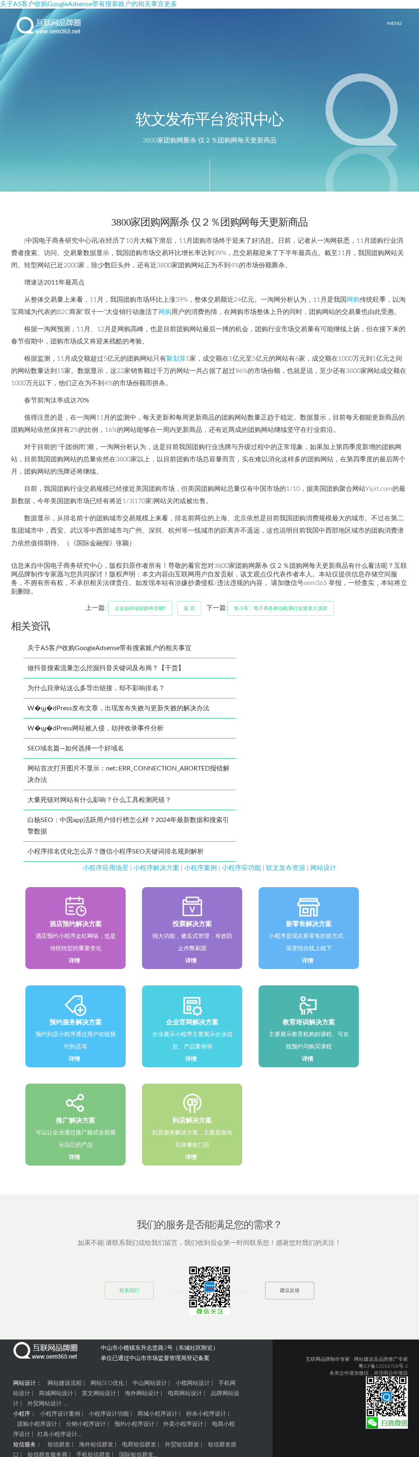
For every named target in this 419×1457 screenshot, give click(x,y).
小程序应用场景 (105, 868)
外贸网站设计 (44, 1404)
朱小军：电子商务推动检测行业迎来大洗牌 (280, 608)
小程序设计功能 (109, 1414)
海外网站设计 (142, 1393)
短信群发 (58, 1445)
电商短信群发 (139, 1445)
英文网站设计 (99, 1393)
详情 (74, 961)
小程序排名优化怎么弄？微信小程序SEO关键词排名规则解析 (115, 851)
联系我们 (129, 1290)
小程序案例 (200, 868)
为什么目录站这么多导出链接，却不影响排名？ (96, 688)
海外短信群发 (96, 1445)
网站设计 (323, 868)
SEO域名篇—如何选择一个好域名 (75, 748)
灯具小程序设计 (57, 1434)
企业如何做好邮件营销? (140, 608)
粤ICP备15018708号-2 (383, 1366)
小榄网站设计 (193, 1383)
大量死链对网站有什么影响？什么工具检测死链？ (99, 800)
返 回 (189, 608)
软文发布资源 (285, 868)
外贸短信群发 (182, 1445)
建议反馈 (290, 1290)
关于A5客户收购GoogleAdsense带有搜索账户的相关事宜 (109, 648)
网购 (353, 299)
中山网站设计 (150, 1383)
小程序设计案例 (60, 1414)
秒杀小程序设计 (206, 1414)
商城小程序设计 (157, 1414)
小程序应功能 (241, 868)
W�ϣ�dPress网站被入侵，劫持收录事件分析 (95, 728)
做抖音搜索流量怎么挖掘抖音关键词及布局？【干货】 (106, 668)
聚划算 (176, 358)
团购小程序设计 (37, 1424)
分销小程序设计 (86, 1424)
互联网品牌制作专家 (328, 1359)
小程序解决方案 (156, 868)
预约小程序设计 (135, 1424)
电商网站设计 (185, 1393)
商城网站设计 (56, 1393)
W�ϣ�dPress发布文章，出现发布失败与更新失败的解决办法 (118, 708)
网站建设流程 (64, 1383)
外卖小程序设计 (183, 1424)
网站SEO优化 (107, 1383)
